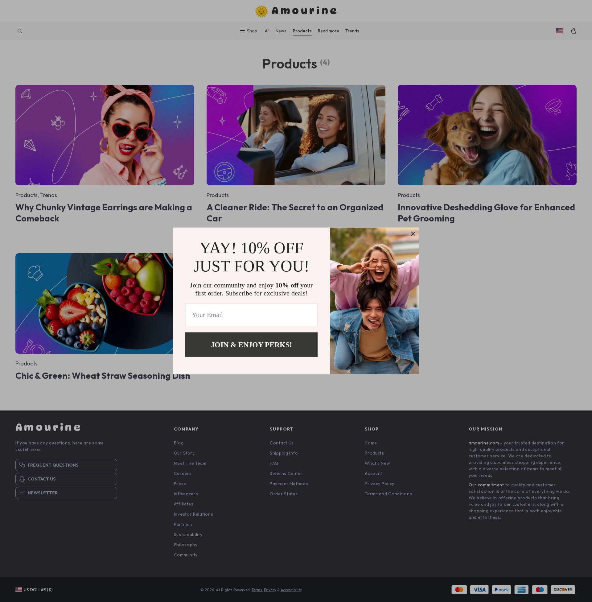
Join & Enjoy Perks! (251, 345)
